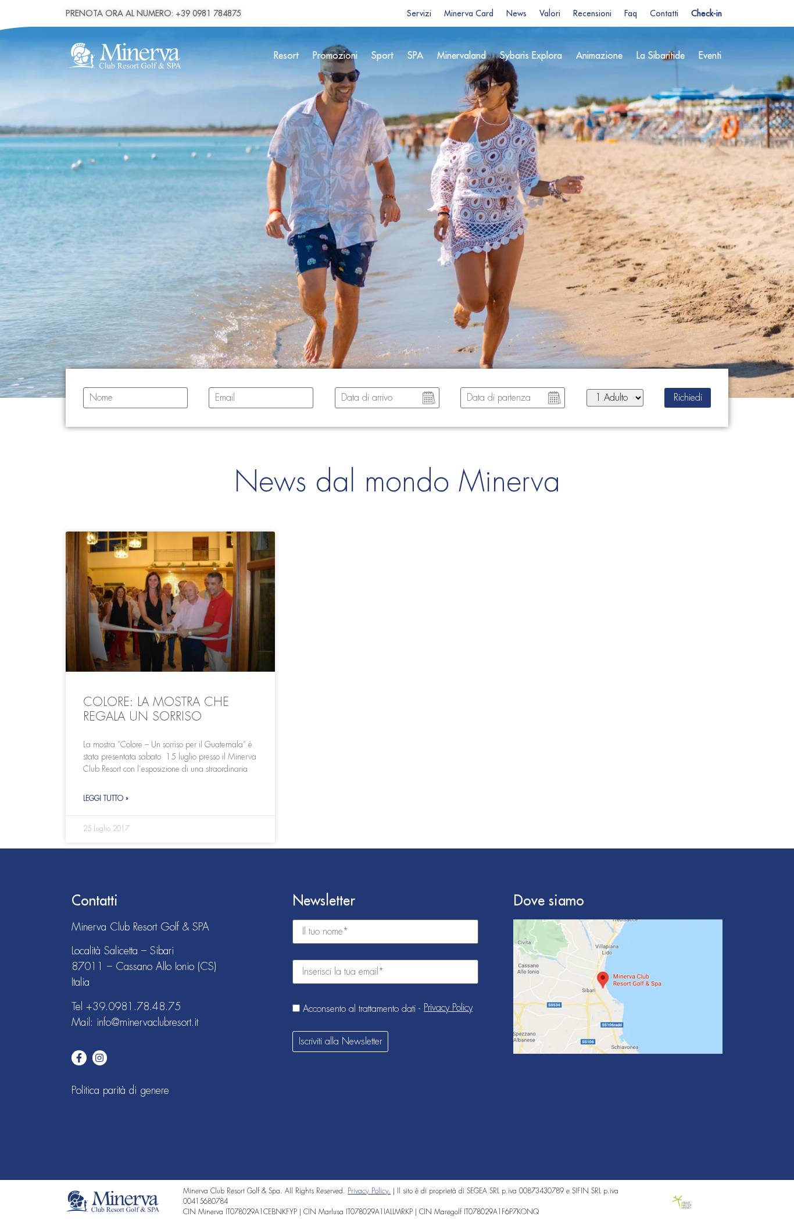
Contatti (664, 13)
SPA (415, 55)
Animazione (599, 55)
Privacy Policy (448, 1007)
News (516, 13)
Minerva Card (468, 13)
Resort (286, 55)
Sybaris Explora (531, 55)
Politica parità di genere (120, 1090)
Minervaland (461, 55)
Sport (382, 55)
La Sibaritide (660, 55)
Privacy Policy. (369, 1191)
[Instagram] (100, 1057)
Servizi (419, 13)
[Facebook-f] (79, 1057)
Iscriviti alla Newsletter (340, 1041)
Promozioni (335, 55)
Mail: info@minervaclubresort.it (134, 1022)
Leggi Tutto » (105, 798)
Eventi (710, 55)
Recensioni (592, 13)
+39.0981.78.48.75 (133, 1006)
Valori (549, 13)
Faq (630, 13)
